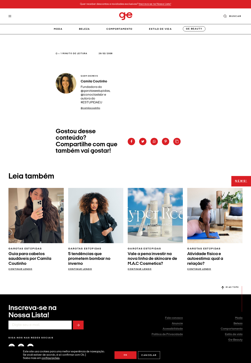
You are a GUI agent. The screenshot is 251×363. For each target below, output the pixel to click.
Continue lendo (20, 269)
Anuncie (177, 323)
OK (126, 355)
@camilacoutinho (90, 108)
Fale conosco (174, 318)
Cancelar (149, 355)
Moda (58, 29)
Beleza (84, 29)
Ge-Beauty (235, 339)
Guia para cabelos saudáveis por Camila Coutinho (29, 259)
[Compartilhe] (177, 141)
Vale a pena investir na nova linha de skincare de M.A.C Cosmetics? (152, 259)
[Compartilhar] (131, 141)
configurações (51, 358)
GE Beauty (194, 29)
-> (78, 325)
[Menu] (9, 16)
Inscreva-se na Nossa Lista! (155, 4)
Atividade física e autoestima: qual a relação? (205, 259)
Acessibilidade (173, 328)
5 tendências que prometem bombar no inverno (89, 259)
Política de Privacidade (167, 334)
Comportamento (119, 29)
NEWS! (241, 181)
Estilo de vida (160, 29)
